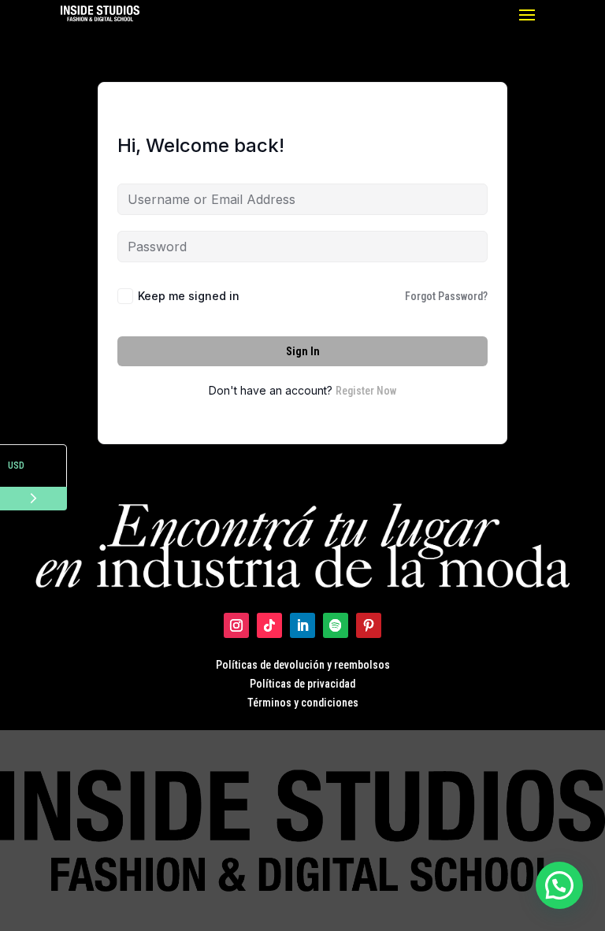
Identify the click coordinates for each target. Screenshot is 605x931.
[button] (559, 885)
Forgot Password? (446, 296)
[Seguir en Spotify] (335, 625)
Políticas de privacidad (302, 683)
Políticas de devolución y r (277, 664)
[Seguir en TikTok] (269, 625)
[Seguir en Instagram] (236, 625)
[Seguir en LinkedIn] (302, 625)
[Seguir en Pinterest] (368, 625)
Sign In (303, 351)
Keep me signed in (188, 295)
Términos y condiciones (302, 702)
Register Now (366, 390)
